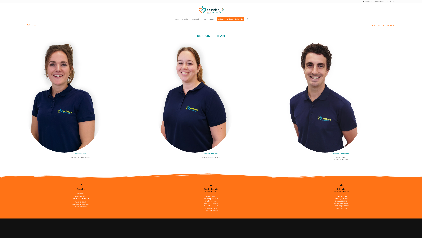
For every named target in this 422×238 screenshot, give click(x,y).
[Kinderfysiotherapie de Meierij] (211, 9)
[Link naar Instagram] (390, 1)
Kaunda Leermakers (341, 153)
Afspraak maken (379, 1)
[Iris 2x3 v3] (64, 96)
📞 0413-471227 (367, 1)
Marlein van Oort (210, 153)
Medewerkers (31, 25)
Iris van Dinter (80, 153)
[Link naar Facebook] (387, 1)
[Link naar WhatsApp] (393, 1)
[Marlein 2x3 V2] (194, 96)
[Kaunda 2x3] (325, 96)
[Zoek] (246, 19)
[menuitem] (367, 1)
